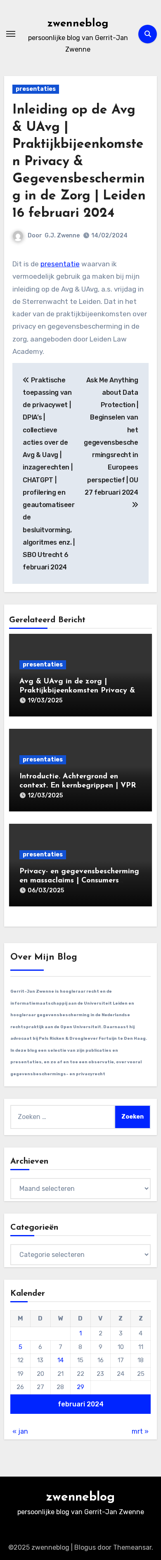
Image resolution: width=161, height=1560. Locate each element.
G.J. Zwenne (62, 235)
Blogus (85, 1547)
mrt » (140, 1431)
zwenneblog (78, 23)
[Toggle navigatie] (10, 34)
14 (60, 1360)
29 (80, 1387)
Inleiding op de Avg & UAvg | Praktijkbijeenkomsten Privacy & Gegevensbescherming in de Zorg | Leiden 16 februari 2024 (79, 162)
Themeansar (132, 1547)
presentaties (36, 88)
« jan (20, 1431)
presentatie (60, 264)
